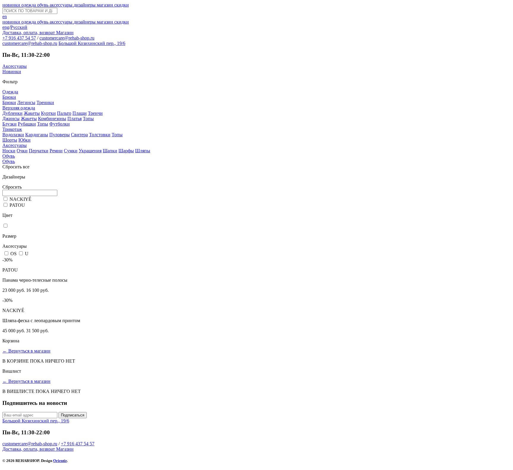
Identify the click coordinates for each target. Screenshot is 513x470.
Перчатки (38, 150)
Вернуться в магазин (26, 350)
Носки (8, 150)
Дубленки (12, 113)
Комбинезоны (52, 118)
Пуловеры (59, 134)
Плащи (79, 113)
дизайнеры (85, 4)
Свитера (79, 134)
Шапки (110, 150)
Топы (88, 118)
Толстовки (99, 134)
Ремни (56, 150)
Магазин (65, 32)
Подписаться (72, 415)
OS (13, 253)
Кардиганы (36, 134)
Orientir (60, 460)
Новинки (11, 71)
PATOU (17, 205)
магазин (105, 4)
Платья (74, 118)
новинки (11, 4)
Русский (18, 27)
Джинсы (11, 118)
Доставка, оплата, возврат (29, 32)
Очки (22, 150)
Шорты (9, 139)
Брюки (9, 97)
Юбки (24, 139)
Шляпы (142, 150)
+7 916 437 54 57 (19, 37)
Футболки (59, 123)
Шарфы (126, 150)
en (4, 16)
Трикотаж (12, 129)
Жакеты (32, 113)
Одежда (10, 91)
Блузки (9, 123)
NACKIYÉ (20, 199)
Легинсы (26, 102)
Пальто (64, 113)
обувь (43, 4)
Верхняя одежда (18, 107)
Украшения (90, 150)
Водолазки (13, 134)
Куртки (48, 113)
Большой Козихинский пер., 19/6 (91, 43)
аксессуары (62, 4)
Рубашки (27, 123)
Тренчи (95, 113)
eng (5, 27)
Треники (45, 102)
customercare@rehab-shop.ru (66, 37)
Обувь (8, 156)
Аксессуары (14, 66)
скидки (121, 4)
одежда (29, 4)
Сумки (70, 150)
